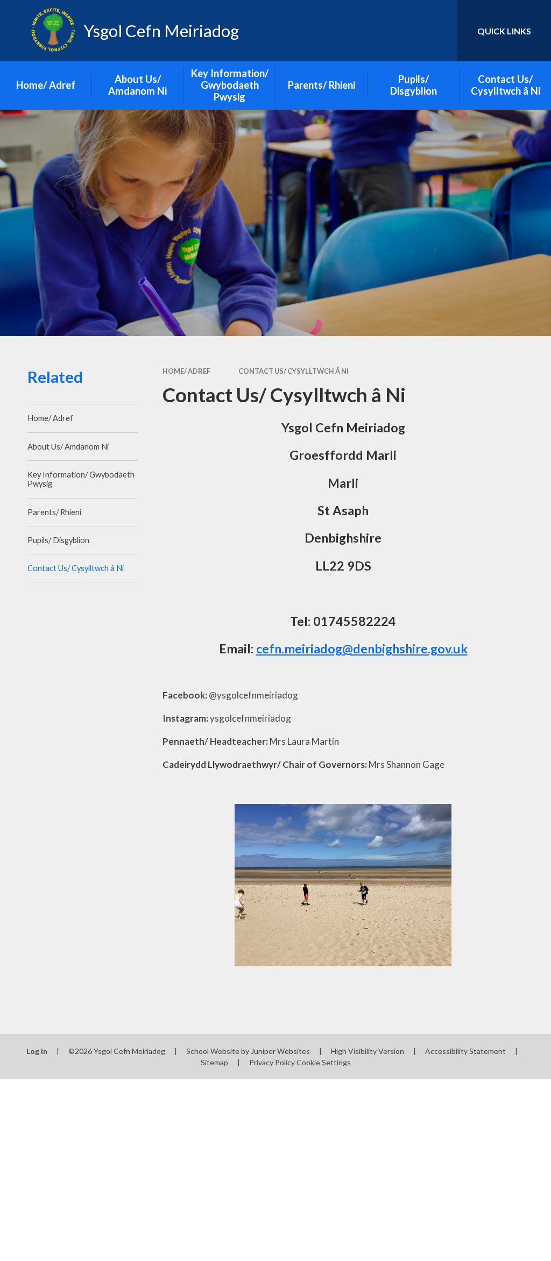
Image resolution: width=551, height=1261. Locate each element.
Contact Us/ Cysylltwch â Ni (293, 371)
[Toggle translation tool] (405, 30)
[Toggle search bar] (440, 30)
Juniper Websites (280, 1051)
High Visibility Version (367, 1051)
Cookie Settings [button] (323, 1062)
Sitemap (214, 1062)
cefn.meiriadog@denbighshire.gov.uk (362, 648)
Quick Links (504, 31)
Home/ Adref (186, 371)
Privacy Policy (272, 1062)
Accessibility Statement (465, 1051)
